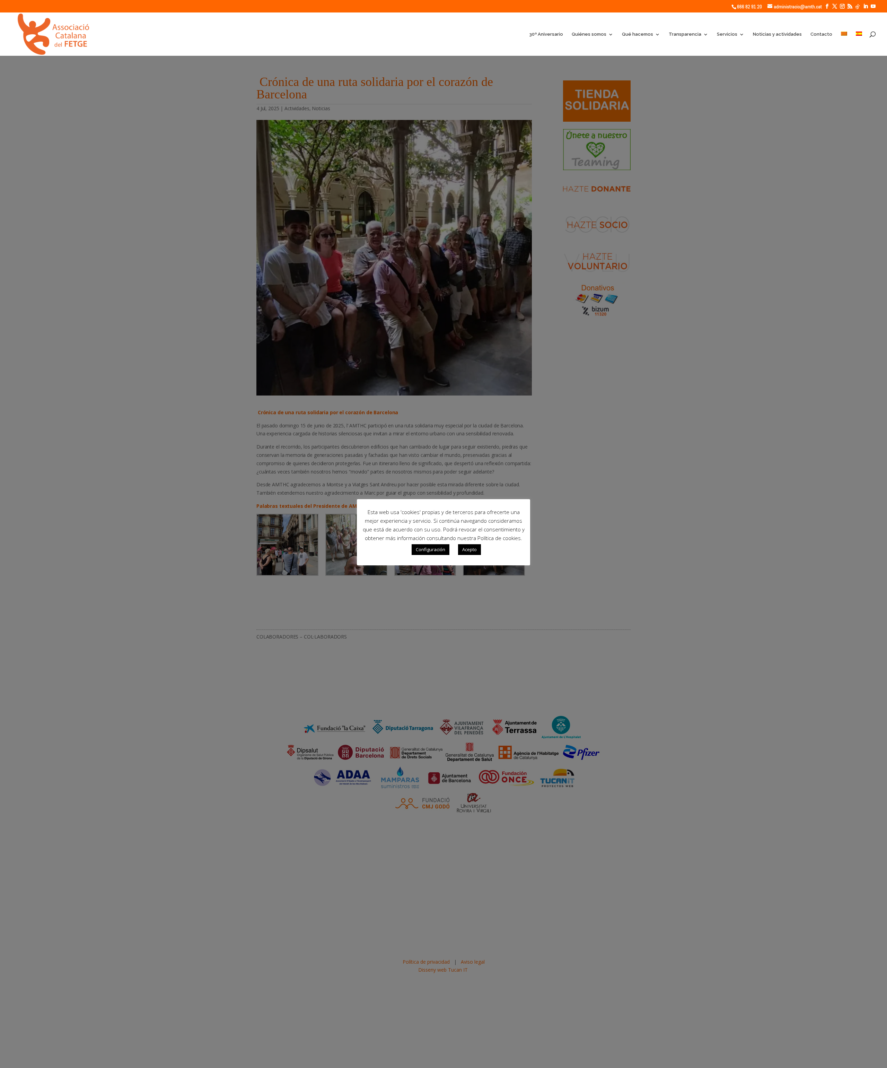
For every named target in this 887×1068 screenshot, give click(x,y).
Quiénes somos (589, 34)
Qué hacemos (637, 34)
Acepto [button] (469, 549)
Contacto (821, 34)
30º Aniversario (546, 34)
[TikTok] (857, 6)
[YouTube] (873, 6)
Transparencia (685, 34)
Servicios (727, 34)
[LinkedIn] (865, 6)
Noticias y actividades (777, 34)
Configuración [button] (430, 549)
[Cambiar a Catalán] (844, 44)
